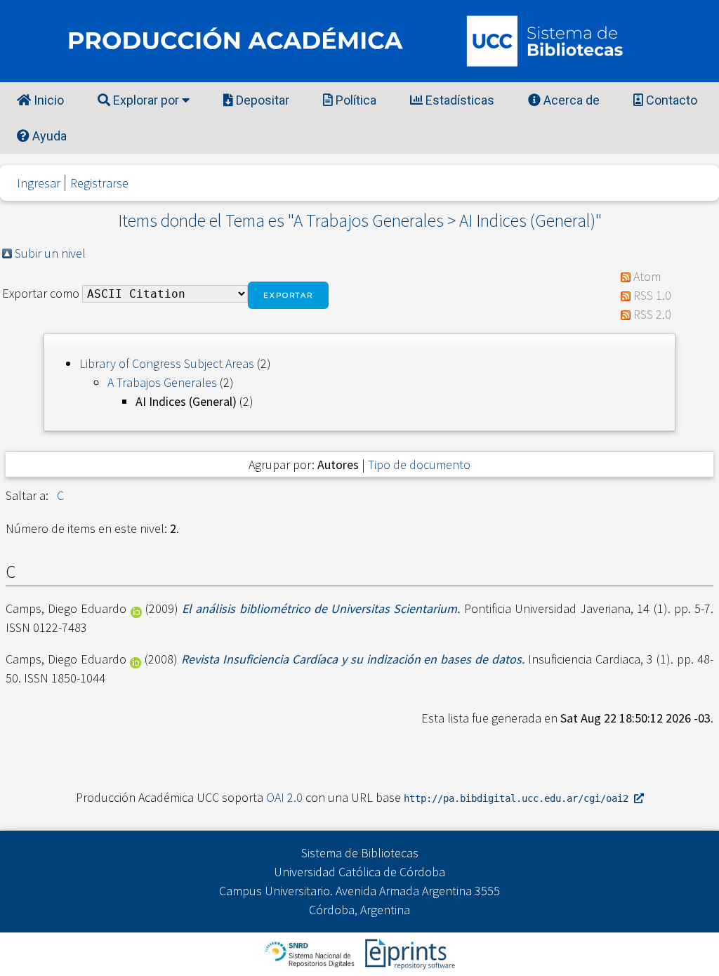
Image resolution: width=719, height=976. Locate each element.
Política (354, 100)
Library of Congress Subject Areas (166, 363)
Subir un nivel (50, 253)
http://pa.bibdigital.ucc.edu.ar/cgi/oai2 (519, 798)
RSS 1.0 (652, 295)
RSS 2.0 (652, 314)
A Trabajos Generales (162, 382)
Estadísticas (458, 100)
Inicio (47, 100)
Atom (647, 276)
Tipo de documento (419, 464)
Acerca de (570, 100)
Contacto (670, 100)
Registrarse (99, 183)
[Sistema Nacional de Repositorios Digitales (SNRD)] (310, 952)
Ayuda (48, 135)
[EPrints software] (408, 952)
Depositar (261, 100)
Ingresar (38, 183)
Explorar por (146, 100)
